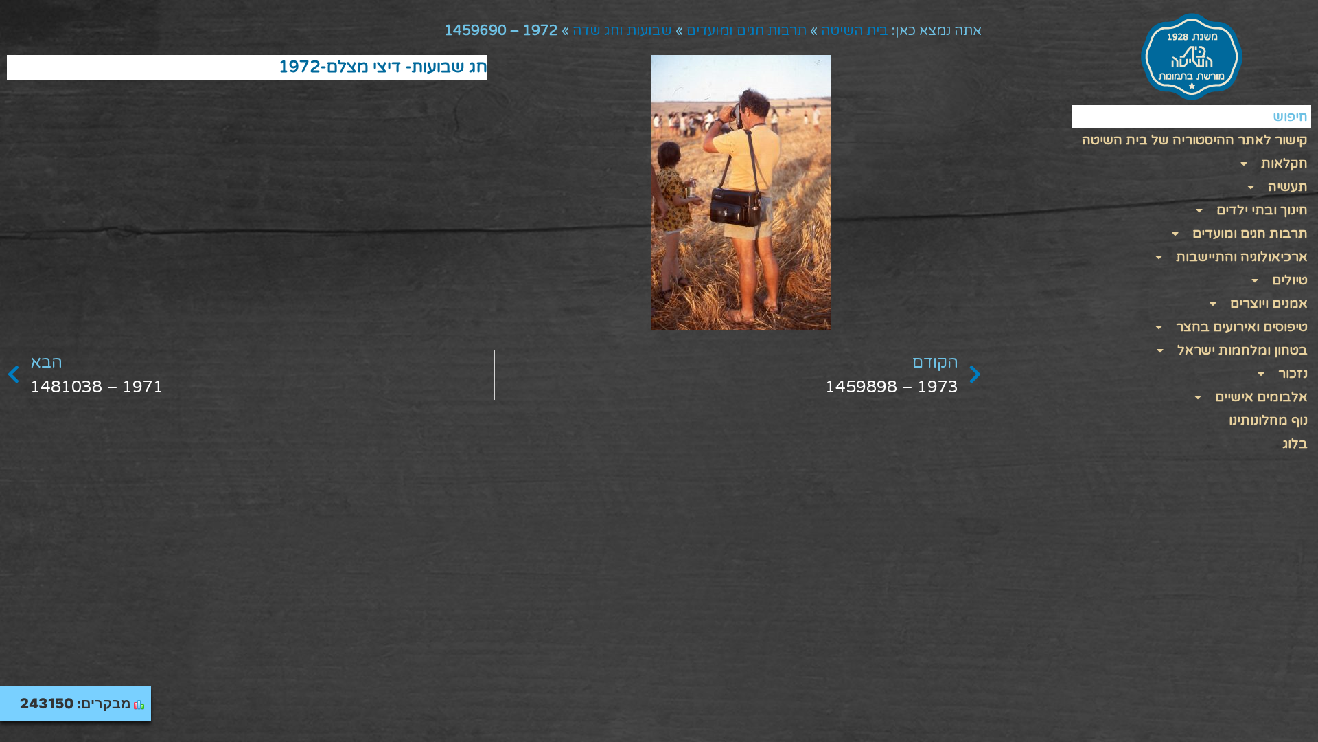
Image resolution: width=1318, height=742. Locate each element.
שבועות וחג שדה (622, 31)
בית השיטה (854, 31)
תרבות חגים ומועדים (746, 31)
